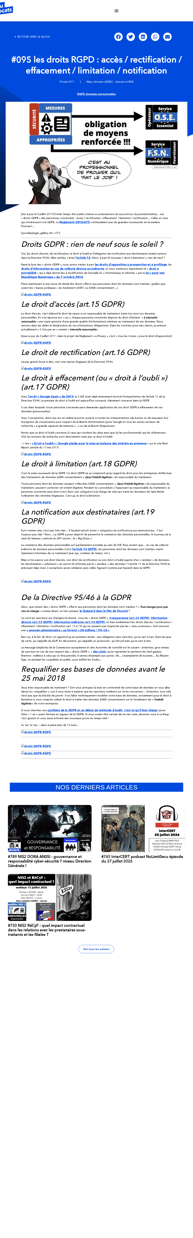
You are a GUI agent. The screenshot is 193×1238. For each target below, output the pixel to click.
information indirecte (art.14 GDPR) (79, 622)
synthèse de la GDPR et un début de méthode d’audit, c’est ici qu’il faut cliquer (102, 710)
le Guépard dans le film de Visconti (104, 611)
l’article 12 (82, 257)
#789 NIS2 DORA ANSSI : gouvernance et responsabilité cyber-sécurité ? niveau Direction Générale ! (49, 861)
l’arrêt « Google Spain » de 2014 (51, 396)
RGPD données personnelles (96, 94)
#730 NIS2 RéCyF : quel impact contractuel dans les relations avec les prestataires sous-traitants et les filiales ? (47, 930)
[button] (116, 11)
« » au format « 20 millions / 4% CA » (68, 630)
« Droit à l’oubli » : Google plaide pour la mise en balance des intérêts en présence (89, 443)
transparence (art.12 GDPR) (129, 618)
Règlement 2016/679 (74, 222)
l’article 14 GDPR (84, 549)
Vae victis (99, 651)
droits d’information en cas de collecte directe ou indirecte (62, 268)
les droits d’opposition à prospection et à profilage (131, 264)
